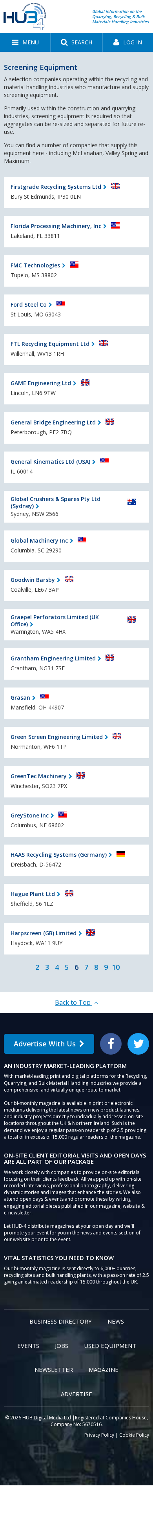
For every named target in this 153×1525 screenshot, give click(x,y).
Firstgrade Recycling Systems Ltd (56, 186)
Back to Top (73, 1002)
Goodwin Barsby (33, 579)
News (115, 1321)
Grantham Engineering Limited (53, 658)
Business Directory (60, 1321)
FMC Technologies (35, 265)
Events (28, 1345)
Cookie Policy (134, 1435)
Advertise (76, 1394)
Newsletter (54, 1369)
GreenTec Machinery (39, 776)
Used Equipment (110, 1345)
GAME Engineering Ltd (41, 383)
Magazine (103, 1369)
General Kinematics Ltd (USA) (50, 461)
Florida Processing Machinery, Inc (56, 226)
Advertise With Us (45, 1043)
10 (116, 967)
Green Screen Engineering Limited (57, 737)
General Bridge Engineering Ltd (53, 422)
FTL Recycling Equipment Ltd (50, 343)
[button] (25, 42)
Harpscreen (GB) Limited (43, 933)
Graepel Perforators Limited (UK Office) (55, 620)
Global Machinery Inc (39, 540)
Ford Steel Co (29, 304)
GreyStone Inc (30, 815)
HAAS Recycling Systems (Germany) (59, 854)
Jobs (61, 1345)
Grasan (20, 697)
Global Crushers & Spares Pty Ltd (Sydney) (55, 502)
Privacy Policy (99, 1435)
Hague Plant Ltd (33, 894)
